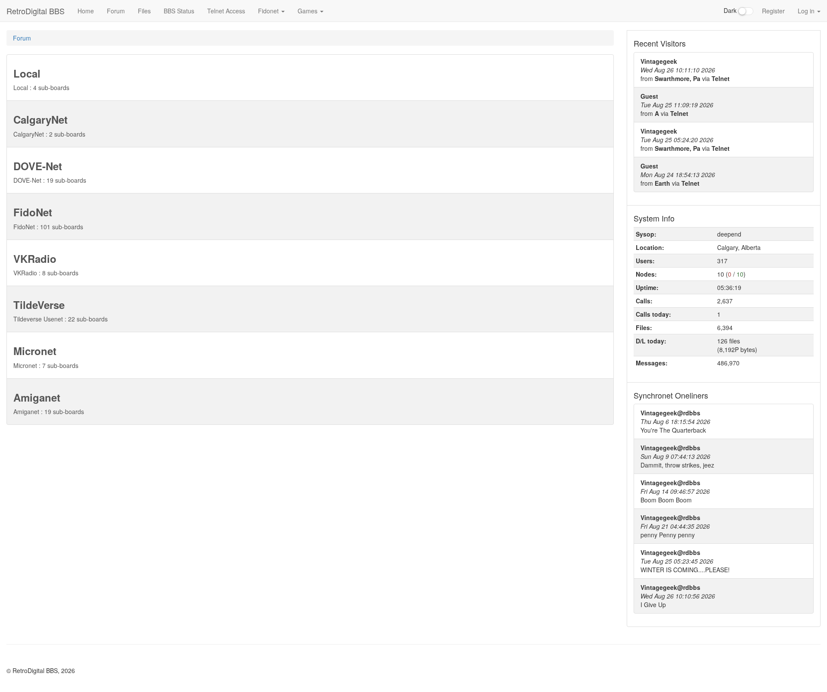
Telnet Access (226, 10)
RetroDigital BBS (35, 10)
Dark (731, 10)
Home (86, 10)
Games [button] (308, 10)
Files (144, 10)
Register (773, 10)
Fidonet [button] (269, 10)
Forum (116, 10)
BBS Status (179, 10)
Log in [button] (807, 10)
